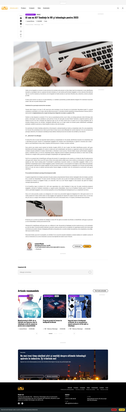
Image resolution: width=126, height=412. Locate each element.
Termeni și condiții (80, 389)
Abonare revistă (104, 389)
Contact (87, 246)
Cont (107, 387)
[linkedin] (21, 21)
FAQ (98, 389)
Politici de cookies (90, 389)
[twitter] (21, 24)
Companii (82, 387)
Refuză (114, 409)
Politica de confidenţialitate (67, 389)
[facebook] (21, 18)
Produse (76, 387)
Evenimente (95, 387)
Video (88, 387)
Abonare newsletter (52, 376)
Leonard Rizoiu (39, 244)
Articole (70, 387)
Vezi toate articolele (100, 290)
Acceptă (122, 409)
